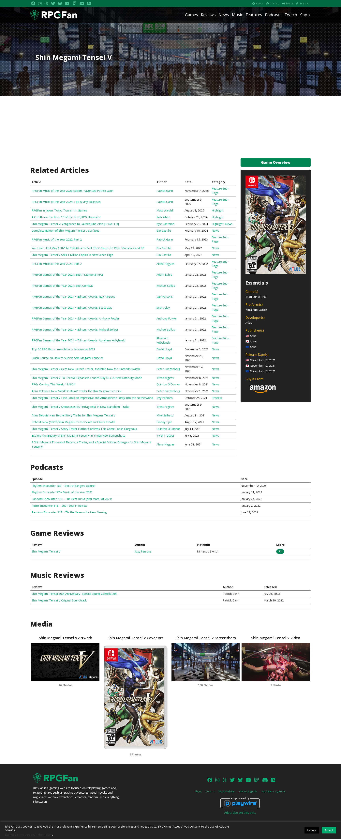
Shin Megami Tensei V (46, 551)
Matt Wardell (164, 210)
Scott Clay (163, 307)
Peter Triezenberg (168, 369)
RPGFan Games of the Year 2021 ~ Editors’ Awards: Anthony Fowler (75, 318)
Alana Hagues (165, 264)
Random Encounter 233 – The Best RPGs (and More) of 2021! (72, 499)
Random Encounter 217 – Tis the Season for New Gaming (69, 512)
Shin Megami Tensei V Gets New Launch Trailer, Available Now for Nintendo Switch (86, 369)
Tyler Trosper (165, 435)
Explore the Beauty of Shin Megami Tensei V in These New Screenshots (78, 435)
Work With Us (226, 791)
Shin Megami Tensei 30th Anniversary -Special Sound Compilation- (75, 594)
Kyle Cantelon (165, 224)
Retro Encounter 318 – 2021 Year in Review (59, 505)
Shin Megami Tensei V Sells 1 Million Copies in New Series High (72, 255)
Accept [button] (329, 830)
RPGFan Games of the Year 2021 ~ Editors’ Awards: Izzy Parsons (73, 296)
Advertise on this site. (240, 812)
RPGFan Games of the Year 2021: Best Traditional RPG (67, 274)
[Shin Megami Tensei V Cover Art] (135, 697)
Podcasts (273, 14)
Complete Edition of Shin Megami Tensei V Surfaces (65, 230)
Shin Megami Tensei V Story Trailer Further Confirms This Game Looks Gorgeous (84, 429)
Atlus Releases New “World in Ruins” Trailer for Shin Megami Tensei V (76, 391)
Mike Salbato (164, 415)
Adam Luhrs (164, 274)
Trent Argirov (165, 378)
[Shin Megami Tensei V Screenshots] (205, 662)
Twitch (291, 14)
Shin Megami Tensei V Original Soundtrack (59, 600)
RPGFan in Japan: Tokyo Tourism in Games (59, 210)
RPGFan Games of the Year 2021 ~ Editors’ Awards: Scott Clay (72, 307)
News (224, 14)
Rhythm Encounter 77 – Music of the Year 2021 (62, 492)
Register (304, 3)
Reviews (208, 14)
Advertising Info (247, 791)
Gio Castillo (163, 230)
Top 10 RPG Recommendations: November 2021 (63, 349)
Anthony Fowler (166, 318)
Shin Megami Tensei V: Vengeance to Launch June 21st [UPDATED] (75, 224)
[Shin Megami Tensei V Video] (276, 662)
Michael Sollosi (165, 285)
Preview (217, 398)
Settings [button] (312, 830)
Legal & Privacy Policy (273, 791)
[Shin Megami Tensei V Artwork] (65, 662)
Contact (274, 3)
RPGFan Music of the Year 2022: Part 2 (57, 239)
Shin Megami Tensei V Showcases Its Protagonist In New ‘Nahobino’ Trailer (80, 407)
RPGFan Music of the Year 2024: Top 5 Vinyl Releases (66, 202)
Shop (305, 14)
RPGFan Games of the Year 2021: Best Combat (62, 285)
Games (191, 14)
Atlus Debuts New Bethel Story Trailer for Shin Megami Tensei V (73, 415)
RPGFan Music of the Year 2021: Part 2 (57, 264)
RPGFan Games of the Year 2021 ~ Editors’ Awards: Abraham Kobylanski (78, 340)
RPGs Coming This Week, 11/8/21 (53, 384)
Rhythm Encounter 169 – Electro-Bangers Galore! (63, 486)
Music (237, 14)
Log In (289, 3)
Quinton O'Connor (168, 384)
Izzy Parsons (164, 296)
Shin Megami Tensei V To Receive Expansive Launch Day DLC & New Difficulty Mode (87, 378)
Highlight (218, 210)
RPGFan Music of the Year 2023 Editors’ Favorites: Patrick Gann (72, 191)
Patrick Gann (164, 191)
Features (254, 14)
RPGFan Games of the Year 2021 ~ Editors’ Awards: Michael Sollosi (75, 329)
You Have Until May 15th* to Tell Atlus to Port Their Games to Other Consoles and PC (88, 248)
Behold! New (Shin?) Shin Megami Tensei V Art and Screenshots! (73, 422)
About (259, 3)
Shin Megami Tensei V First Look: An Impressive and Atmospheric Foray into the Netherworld (92, 398)
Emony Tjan (164, 422)
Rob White (163, 217)
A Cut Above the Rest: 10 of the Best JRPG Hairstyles (66, 217)
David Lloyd (164, 349)
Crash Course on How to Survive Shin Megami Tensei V (67, 358)
